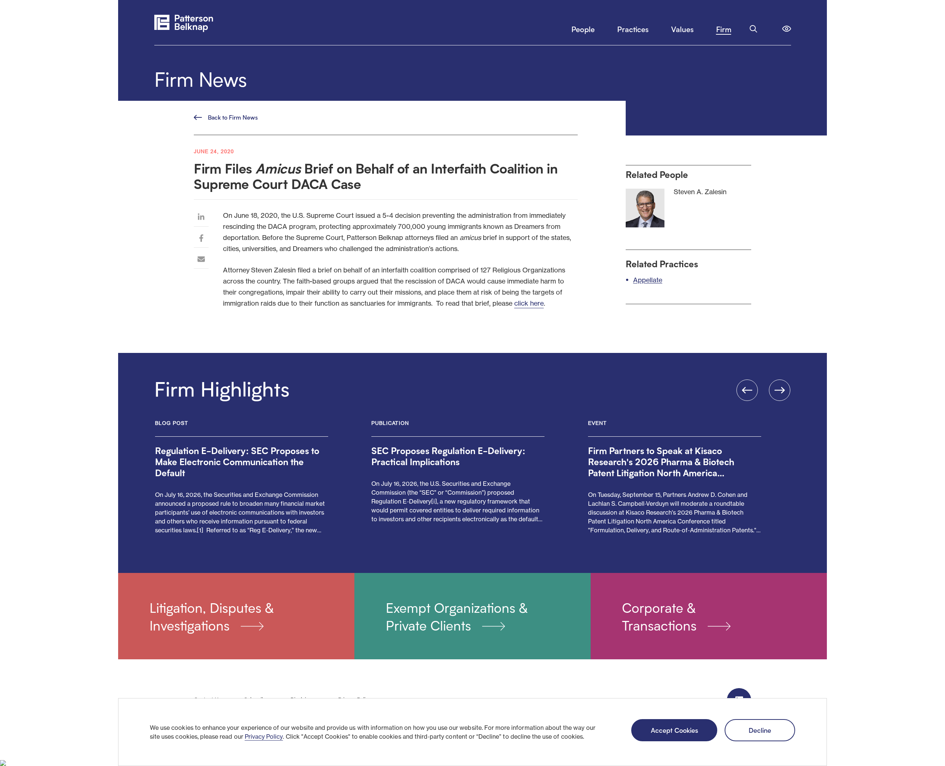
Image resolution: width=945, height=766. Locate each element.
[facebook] (201, 239)
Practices (633, 29)
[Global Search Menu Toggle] (753, 29)
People (583, 29)
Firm (723, 29)
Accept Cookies (674, 730)
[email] (201, 260)
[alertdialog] (472, 732)
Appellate (647, 280)
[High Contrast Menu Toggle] (787, 29)
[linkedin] (201, 218)
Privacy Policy (264, 736)
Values (682, 29)
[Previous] (747, 390)
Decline (760, 730)
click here (529, 303)
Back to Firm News (233, 117)
